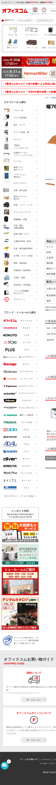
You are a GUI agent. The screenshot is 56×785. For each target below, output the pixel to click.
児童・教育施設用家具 (23, 248)
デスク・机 (12, 35)
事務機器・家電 (20, 219)
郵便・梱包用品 (20, 263)
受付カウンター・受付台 (21, 197)
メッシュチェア (24, 20)
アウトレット (19, 299)
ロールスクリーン (44, 20)
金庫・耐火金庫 (20, 190)
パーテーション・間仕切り (21, 176)
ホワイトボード (20, 183)
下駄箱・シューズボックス (21, 146)
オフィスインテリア (22, 212)
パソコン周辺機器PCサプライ (21, 292)
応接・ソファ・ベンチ (23, 205)
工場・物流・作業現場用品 (19, 226)
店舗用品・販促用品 (22, 270)
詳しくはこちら (34, 700)
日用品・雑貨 (19, 278)
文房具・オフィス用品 (23, 256)
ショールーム (45, 759)
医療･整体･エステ (21, 234)
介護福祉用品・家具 (22, 241)
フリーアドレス (31, 35)
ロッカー (17, 139)
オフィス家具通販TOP (28, 759)
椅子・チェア (12, 48)
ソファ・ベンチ (31, 48)
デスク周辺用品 (20, 118)
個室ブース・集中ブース (19, 168)
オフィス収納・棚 (21, 132)
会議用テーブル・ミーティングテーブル (23, 154)
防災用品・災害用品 (22, 285)
